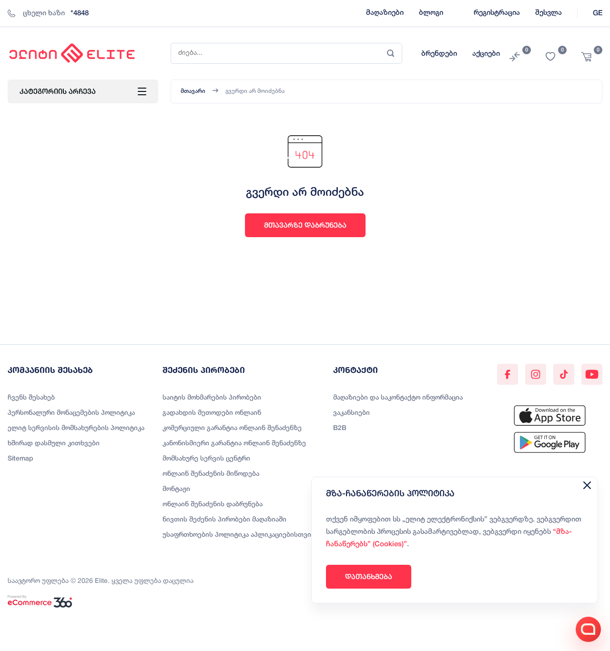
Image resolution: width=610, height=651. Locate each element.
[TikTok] (563, 374)
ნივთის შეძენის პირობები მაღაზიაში (224, 520)
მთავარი (193, 91)
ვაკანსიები (351, 413)
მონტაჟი (176, 489)
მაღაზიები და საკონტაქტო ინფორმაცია (398, 398)
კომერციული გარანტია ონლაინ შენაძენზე (232, 428)
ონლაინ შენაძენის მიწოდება (211, 474)
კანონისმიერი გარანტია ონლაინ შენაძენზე (234, 444)
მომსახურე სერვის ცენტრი (206, 459)
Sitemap (20, 459)
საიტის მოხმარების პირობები (212, 398)
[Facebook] (507, 374)
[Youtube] (591, 374)
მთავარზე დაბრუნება (305, 225)
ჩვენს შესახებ (31, 398)
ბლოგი (431, 13)
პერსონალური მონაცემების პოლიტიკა (71, 413)
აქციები (486, 53)
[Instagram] (535, 374)
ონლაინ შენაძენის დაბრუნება (213, 504)
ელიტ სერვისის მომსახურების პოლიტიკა (76, 428)
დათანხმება (368, 576)
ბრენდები (439, 53)
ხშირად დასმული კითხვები (54, 444)
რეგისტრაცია (497, 13)
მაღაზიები (385, 13)
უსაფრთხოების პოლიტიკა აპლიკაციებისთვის (239, 535)
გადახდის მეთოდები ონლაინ (212, 413)
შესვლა (548, 13)
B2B (339, 428)
